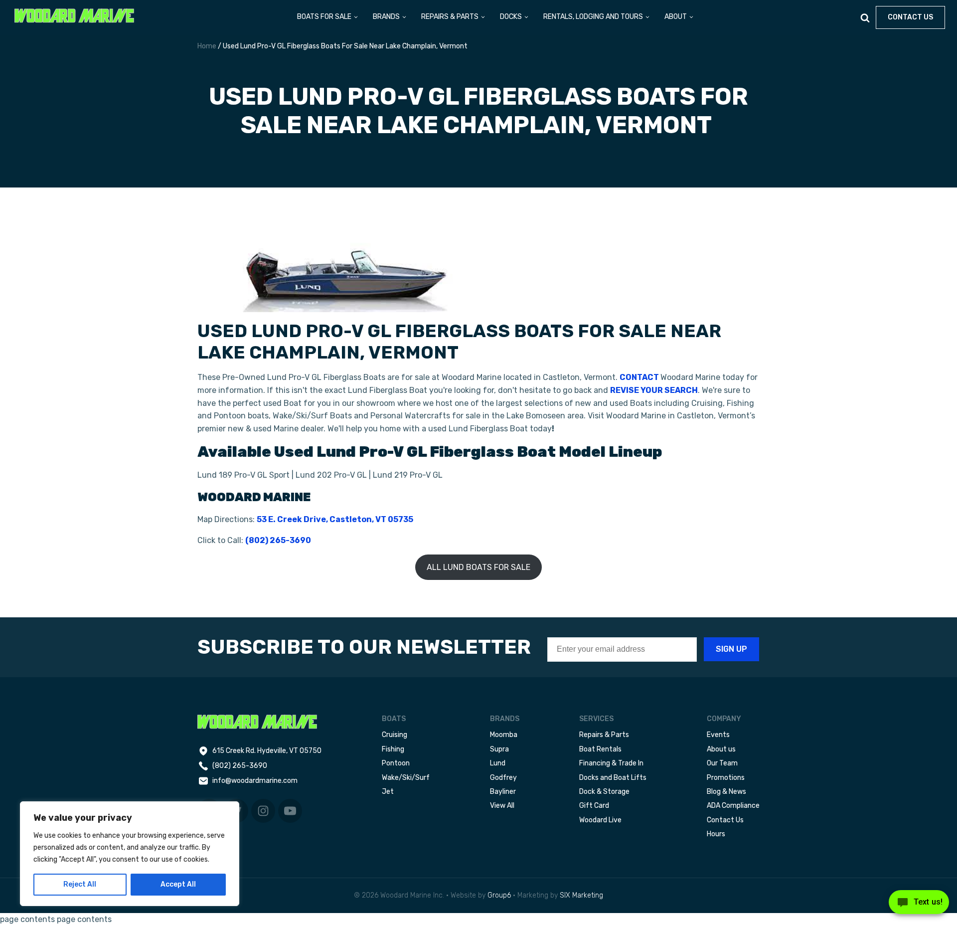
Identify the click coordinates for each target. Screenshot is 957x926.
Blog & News (726, 791)
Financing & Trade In (611, 763)
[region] (129, 853)
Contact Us (725, 820)
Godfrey (503, 777)
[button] (328, 17)
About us (721, 749)
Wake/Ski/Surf (406, 777)
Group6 (499, 895)
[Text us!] (919, 905)
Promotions (726, 777)
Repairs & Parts (604, 735)
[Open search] (865, 17)
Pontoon (396, 763)
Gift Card (594, 805)
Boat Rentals (600, 749)
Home (206, 46)
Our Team (722, 763)
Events (718, 735)
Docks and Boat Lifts (612, 777)
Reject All (79, 884)
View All (502, 805)
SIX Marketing (581, 895)
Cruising (394, 735)
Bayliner (503, 791)
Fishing (393, 749)
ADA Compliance (733, 805)
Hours (716, 834)
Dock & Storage (604, 791)
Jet (388, 791)
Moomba (503, 735)
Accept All (178, 884)
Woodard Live (600, 820)
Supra (499, 749)
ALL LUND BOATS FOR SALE (478, 567)
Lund (497, 763)
